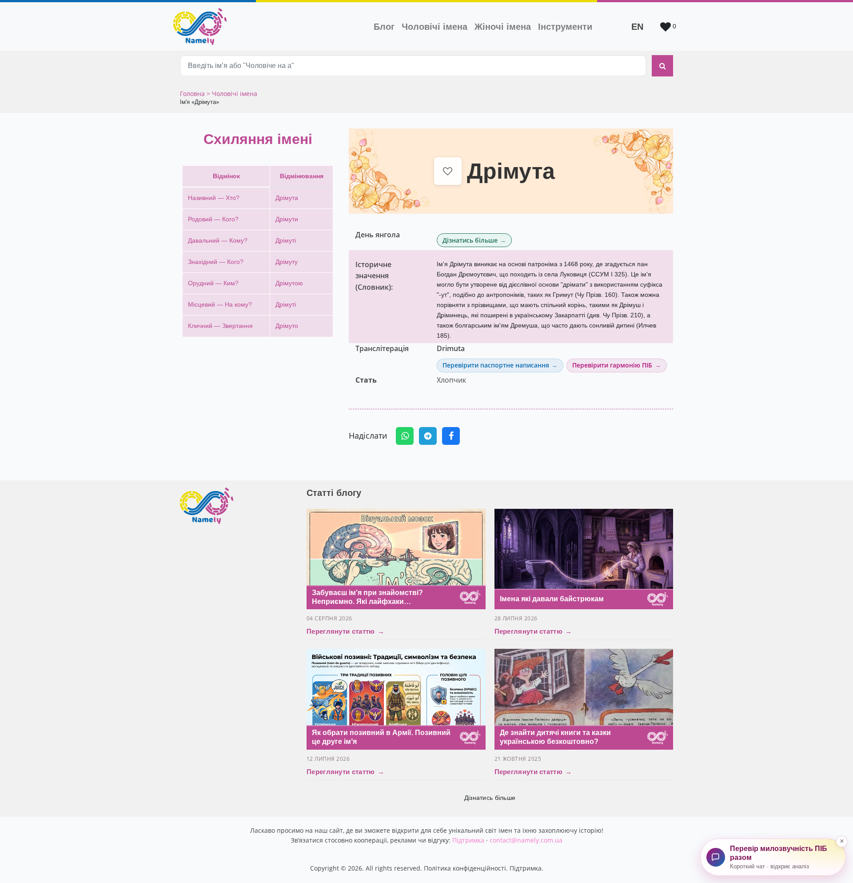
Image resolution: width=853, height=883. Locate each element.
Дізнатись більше (470, 240)
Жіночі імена (502, 27)
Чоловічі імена (436, 26)
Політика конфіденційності (465, 868)
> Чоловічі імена (232, 93)
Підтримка (468, 840)
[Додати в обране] (448, 171)
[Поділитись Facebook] (451, 436)
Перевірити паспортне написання (495, 365)
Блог (384, 27)
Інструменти (565, 27)
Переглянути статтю (345, 631)
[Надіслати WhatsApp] (405, 436)
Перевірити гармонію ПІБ (612, 365)
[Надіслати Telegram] (428, 436)
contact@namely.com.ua (526, 840)
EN (637, 27)
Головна (193, 93)
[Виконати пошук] (662, 65)
